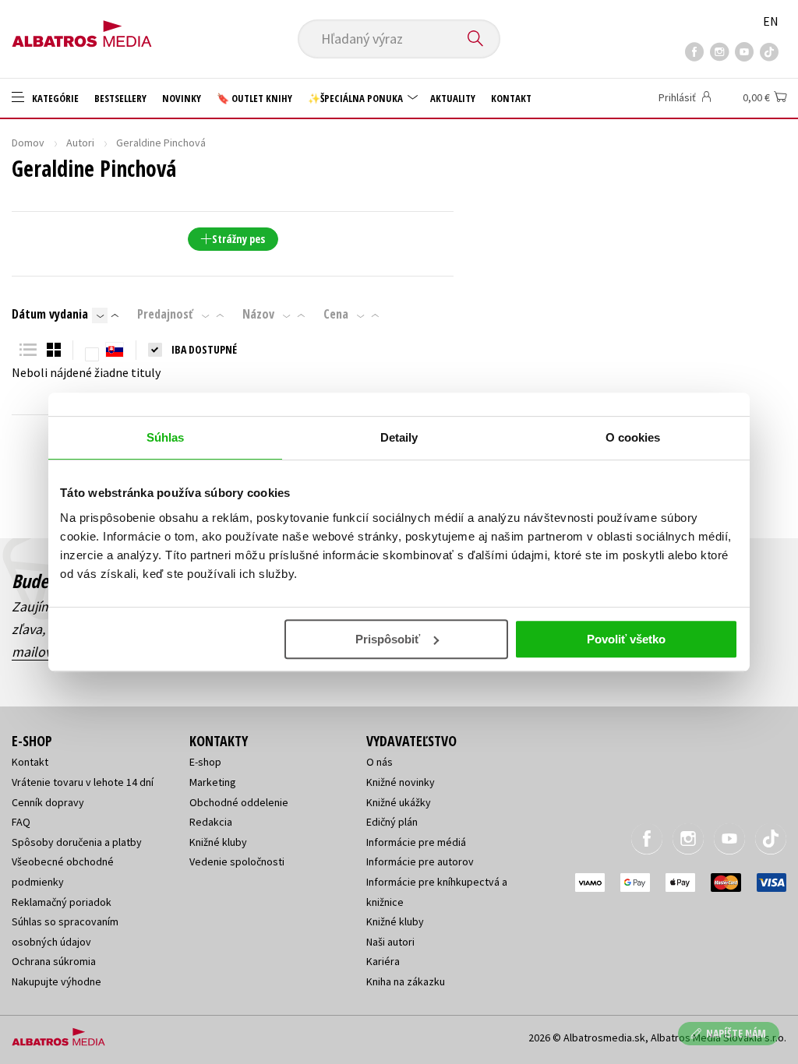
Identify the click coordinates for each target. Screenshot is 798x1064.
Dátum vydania (50, 314)
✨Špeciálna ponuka (356, 98)
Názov (258, 314)
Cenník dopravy (48, 802)
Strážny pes (238, 238)
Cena (335, 314)
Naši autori (390, 942)
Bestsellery (120, 98)
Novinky (181, 98)
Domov (28, 143)
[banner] (82, 29)
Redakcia (210, 822)
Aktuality (452, 98)
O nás (379, 762)
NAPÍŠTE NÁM (736, 1033)
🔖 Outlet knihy (254, 98)
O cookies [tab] (633, 437)
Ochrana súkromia (54, 961)
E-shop (205, 762)
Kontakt (511, 98)
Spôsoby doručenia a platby (77, 842)
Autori (80, 143)
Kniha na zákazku (405, 981)
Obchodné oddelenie (238, 802)
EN (771, 21)
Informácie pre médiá (416, 842)
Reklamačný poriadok (61, 902)
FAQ (21, 822)
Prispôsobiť (387, 639)
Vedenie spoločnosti (236, 861)
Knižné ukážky (398, 802)
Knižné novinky (400, 782)
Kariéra (383, 961)
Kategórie (54, 98)
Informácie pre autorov (420, 861)
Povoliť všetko (626, 639)
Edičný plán (392, 822)
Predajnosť (165, 314)
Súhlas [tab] (166, 437)
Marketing (212, 782)
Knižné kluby (218, 842)
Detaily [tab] (399, 437)
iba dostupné (204, 349)
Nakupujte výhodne (56, 981)
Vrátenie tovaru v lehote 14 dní (83, 782)
